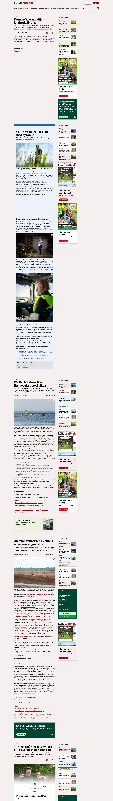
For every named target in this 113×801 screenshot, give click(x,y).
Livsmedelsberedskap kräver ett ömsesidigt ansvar (29, 503)
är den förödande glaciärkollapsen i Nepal (31, 611)
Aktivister (41, 715)
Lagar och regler (38, 718)
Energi (25, 715)
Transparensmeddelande (63, 406)
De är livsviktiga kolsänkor (27, 636)
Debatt (16, 379)
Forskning (23, 718)
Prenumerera (88, 3)
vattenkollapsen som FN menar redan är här (34, 615)
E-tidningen (41, 8)
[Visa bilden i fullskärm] (52, 144)
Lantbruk (16, 16)
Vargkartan (33, 8)
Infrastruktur (18, 512)
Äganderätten (33, 715)
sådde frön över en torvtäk (28, 607)
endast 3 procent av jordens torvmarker (31, 641)
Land (15, 8)
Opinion (27, 8)
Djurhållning (60, 8)
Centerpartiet (45, 509)
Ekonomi (49, 715)
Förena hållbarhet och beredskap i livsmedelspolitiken (29, 505)
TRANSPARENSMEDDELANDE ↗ (23, 367)
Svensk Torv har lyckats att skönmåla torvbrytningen (29, 711)
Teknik (47, 8)
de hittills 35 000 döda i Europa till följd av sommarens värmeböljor (32, 613)
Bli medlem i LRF (67, 613)
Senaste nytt (67, 616)
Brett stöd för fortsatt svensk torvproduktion (27, 708)
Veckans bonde (74, 8)
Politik (67, 8)
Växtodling (53, 8)
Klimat (16, 718)
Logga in (96, 3)
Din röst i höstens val (22, 341)
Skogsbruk (21, 8)
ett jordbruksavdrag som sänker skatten (38, 221)
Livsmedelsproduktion (27, 509)
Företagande (18, 715)
